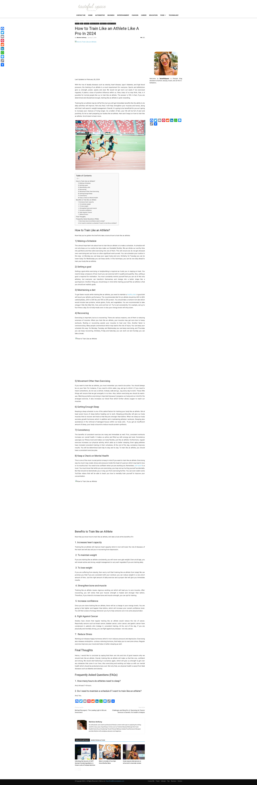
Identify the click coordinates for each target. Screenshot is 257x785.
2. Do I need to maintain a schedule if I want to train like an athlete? (97, 223)
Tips (168, 781)
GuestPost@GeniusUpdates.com (115, 781)
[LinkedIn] (2, 49)
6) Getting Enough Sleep (85, 193)
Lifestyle (163, 781)
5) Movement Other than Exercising (88, 191)
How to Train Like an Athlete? (85, 181)
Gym (82, 23)
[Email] (2, 37)
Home (90, 15)
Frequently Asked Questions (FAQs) (87, 219)
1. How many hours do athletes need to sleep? (91, 221)
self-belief (138, 466)
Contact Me (80, 15)
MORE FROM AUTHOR (98, 740)
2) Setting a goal (83, 185)
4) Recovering (82, 189)
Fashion (135, 15)
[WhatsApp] (2, 53)
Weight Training (111, 23)
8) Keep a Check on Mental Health (88, 197)
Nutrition (86, 23)
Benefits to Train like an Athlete (86, 200)
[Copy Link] (2, 61)
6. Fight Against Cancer (85, 212)
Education (153, 15)
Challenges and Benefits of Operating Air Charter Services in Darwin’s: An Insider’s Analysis (128, 711)
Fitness (82, 21)
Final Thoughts (81, 216)
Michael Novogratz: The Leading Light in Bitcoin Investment (90, 711)
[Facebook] (2, 29)
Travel (157, 781)
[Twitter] (2, 33)
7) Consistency (82, 195)
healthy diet (131, 294)
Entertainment (123, 15)
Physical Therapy (95, 23)
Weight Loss (103, 23)
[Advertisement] (166, 35)
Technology (173, 15)
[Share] (2, 65)
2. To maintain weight (84, 204)
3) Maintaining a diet (84, 187)
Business (111, 15)
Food (162, 15)
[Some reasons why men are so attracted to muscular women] (134, 751)
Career (143, 15)
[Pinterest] (2, 41)
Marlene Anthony (81, 37)
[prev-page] (76, 769)
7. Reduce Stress (83, 214)
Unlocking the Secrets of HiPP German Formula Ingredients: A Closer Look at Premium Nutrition (85, 763)
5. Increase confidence (85, 210)
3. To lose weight (83, 206)
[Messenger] (2, 57)
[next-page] (79, 769)
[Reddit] (2, 45)
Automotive (100, 15)
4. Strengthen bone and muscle (87, 208)
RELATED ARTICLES (82, 740)
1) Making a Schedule (84, 183)
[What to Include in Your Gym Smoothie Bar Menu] (110, 751)
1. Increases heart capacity (86, 202)
